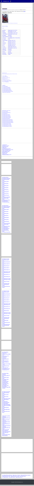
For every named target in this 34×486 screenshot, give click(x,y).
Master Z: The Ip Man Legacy (6, 149)
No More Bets (4, 367)
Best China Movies (4, 113)
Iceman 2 (3, 153)
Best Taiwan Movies (5, 403)
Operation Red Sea (5, 368)
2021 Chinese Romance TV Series (7, 126)
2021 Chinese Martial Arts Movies (7, 90)
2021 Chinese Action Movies (6, 87)
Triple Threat (4, 146)
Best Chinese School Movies (6, 404)
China (5, 75)
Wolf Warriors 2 (4, 145)
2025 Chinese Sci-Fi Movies (6, 223)
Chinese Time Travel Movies (6, 431)
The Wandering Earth (5, 148)
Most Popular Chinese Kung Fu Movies (7, 121)
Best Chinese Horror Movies (6, 398)
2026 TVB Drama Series (5, 283)
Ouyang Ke (10, 35)
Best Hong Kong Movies (5, 402)
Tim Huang (4, 32)
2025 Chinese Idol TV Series (6, 303)
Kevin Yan (3, 30)
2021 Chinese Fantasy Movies (6, 88)
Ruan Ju (3, 31)
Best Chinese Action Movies (6, 114)
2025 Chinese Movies (5, 205)
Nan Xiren (9, 44)
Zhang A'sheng (10, 46)
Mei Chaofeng (10, 31)
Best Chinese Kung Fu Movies (6, 116)
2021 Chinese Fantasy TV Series (6, 124)
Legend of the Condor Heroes (6, 92)
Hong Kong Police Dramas (6, 434)
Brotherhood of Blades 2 (5, 154)
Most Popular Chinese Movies (6, 112)
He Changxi (4, 35)
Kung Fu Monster (4, 151)
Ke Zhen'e (9, 40)
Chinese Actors (15, 475)
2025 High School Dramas (6, 324)
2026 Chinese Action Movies (6, 178)
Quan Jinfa (9, 45)
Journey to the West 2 (5, 150)
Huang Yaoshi (10, 30)
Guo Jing (9, 51)
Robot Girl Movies (5, 435)
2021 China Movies (5, 86)
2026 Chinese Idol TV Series (6, 271)
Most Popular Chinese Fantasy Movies (7, 120)
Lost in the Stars (4, 369)
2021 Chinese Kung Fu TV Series (6, 125)
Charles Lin (4, 49)
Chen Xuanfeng (10, 32)
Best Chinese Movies (5, 111)
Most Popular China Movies (6, 118)
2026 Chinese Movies (5, 177)
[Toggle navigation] (31, 1)
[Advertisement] (17, 5)
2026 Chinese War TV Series (6, 278)
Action (5, 80)
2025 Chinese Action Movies (6, 206)
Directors (18, 475)
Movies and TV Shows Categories (25, 475)
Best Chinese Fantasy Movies (6, 115)
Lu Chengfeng (10, 37)
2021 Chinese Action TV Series (6, 123)
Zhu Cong (9, 41)
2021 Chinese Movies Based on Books (7, 91)
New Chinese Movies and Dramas (7, 475)
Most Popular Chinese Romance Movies (7, 122)
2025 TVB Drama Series (5, 317)
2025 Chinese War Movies (6, 226)
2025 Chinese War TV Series (6, 312)
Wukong (3, 147)
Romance (10, 80)
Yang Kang (9, 49)
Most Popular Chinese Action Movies (7, 119)
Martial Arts (7, 81)
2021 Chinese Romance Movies (6, 89)
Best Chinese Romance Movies (6, 117)
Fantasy (7, 80)
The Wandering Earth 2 (5, 365)
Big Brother (4, 152)
